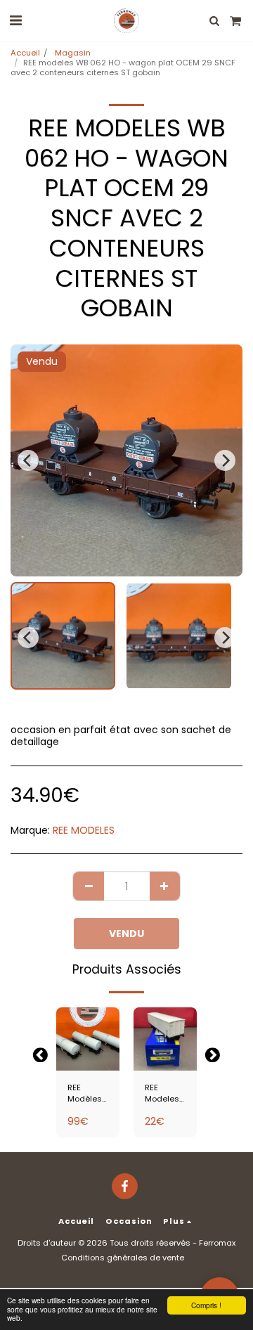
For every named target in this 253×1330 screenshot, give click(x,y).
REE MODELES (84, 830)
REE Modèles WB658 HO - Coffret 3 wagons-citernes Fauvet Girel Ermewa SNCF (85, 1094)
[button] (15, 20)
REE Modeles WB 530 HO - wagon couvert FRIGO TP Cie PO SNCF (162, 1094)
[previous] (28, 460)
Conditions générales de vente (122, 1257)
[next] (224, 460)
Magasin (72, 52)
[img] (87, 1039)
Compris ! (206, 1305)
